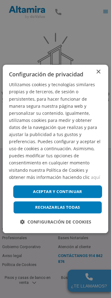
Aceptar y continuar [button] (57, 191)
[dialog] (55, 149)
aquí (95, 177)
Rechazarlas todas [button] (57, 207)
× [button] (98, 72)
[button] (55, 222)
